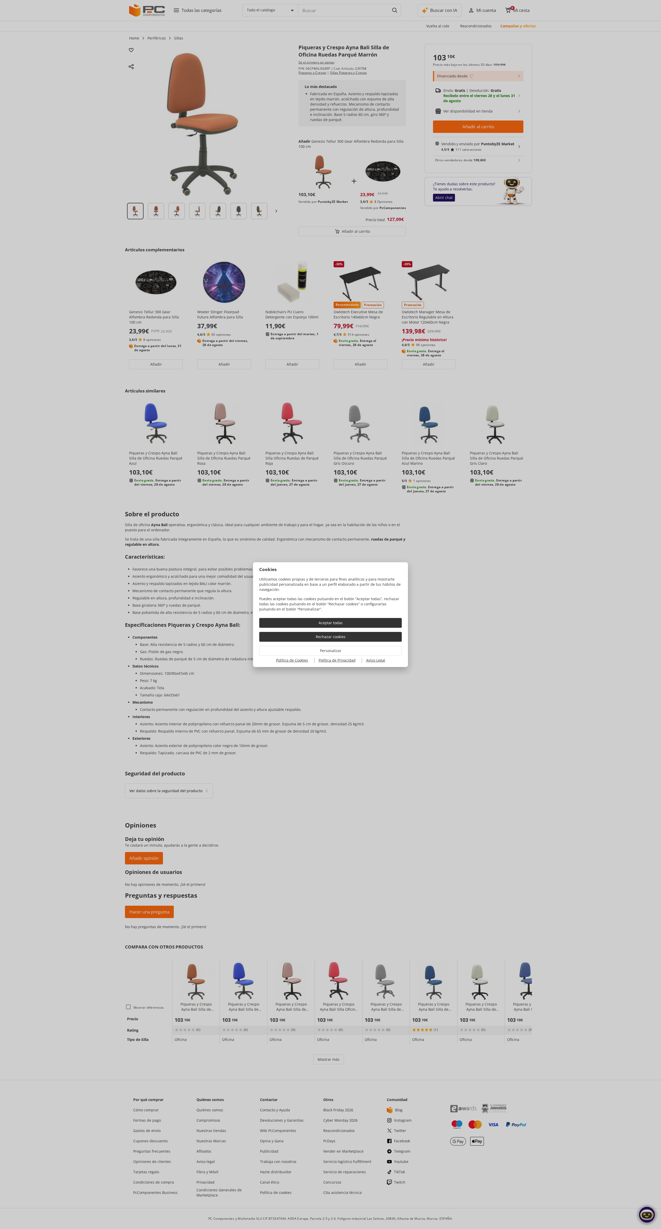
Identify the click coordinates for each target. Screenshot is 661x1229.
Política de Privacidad (337, 660)
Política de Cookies (292, 660)
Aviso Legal (375, 660)
